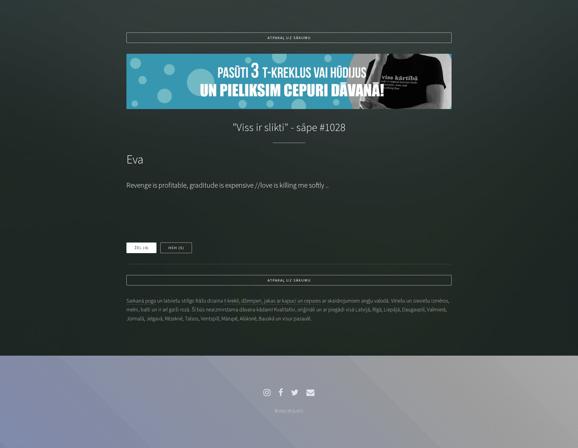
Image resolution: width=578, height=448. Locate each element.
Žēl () (142, 247)
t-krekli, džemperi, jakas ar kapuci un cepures (272, 300)
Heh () (176, 247)
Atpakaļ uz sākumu (289, 37)
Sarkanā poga (141, 300)
